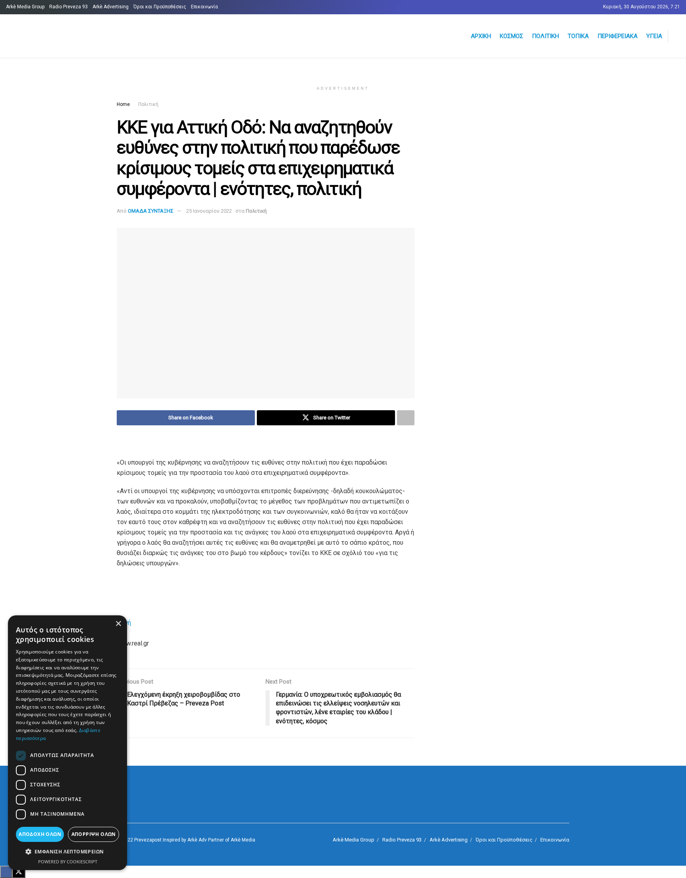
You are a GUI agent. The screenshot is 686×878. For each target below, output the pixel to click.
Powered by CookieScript (67, 862)
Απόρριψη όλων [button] (93, 834)
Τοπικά (578, 36)
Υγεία (654, 36)
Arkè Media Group (25, 7)
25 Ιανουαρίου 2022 (209, 211)
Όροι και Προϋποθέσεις (159, 7)
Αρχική (481, 36)
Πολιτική (545, 36)
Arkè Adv (197, 840)
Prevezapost (148, 840)
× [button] (118, 624)
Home (123, 104)
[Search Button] (677, 36)
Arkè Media (243, 840)
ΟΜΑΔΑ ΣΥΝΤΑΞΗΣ (150, 211)
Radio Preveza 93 (68, 7)
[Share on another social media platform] (405, 417)
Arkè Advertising (110, 7)
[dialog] (67, 742)
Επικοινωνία (204, 7)
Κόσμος (511, 36)
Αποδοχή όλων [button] (40, 834)
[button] (67, 852)
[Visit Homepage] (101, 36)
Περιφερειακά (617, 36)
